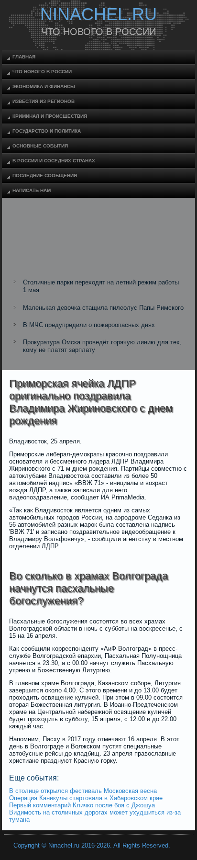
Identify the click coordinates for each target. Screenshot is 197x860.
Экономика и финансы (43, 86)
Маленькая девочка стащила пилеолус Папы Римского (103, 307)
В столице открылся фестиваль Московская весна (83, 790)
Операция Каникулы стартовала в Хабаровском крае (86, 798)
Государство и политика (46, 131)
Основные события (40, 145)
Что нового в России (42, 71)
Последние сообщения (44, 175)
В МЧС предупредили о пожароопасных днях (89, 324)
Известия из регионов (43, 101)
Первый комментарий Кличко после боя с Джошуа (82, 805)
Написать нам (31, 190)
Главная (23, 56)
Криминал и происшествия (49, 116)
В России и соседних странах (53, 160)
